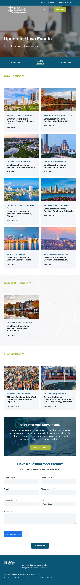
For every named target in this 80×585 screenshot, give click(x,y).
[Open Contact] (45, 9)
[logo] (10, 563)
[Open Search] (50, 9)
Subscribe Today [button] (40, 447)
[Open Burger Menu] (71, 9)
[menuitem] (47, 2)
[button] (75, 580)
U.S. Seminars (15, 62)
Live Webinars (64, 62)
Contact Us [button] (60, 10)
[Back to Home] (17, 9)
